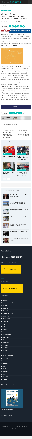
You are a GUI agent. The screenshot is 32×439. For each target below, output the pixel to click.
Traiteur (5, 379)
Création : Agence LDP (21, 426)
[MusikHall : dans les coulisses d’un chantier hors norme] (6, 225)
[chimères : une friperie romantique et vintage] (6, 240)
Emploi (5, 329)
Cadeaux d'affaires (8, 313)
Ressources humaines (9, 361)
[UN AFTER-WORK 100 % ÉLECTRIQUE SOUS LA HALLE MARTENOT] (23, 166)
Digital (4, 324)
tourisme (5, 376)
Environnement (7, 334)
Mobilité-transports (6, 10)
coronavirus (6, 321)
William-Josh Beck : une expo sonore (19, 231)
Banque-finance (7, 310)
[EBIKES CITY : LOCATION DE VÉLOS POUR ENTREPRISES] (23, 150)
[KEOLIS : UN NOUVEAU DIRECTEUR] (9, 166)
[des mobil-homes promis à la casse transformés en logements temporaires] (6, 211)
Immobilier (6, 342)
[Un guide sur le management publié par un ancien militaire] (6, 196)
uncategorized (7, 382)
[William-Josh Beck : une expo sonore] (6, 233)
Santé (4, 366)
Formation (5, 340)
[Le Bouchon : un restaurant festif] (6, 218)
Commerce (6, 316)
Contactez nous (6, 426)
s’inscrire (11, 101)
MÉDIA (4, 353)
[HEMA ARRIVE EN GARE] (9, 150)
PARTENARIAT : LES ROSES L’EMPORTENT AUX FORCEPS (23, 134)
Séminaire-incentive (8, 369)
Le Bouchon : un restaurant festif (18, 216)
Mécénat (5, 350)
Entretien (5, 332)
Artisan (5, 305)
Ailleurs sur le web (8, 303)
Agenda (5, 300)
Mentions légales (15, 429)
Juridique (5, 345)
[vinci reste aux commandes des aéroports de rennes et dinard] (6, 203)
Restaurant (6, 363)
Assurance (5, 308)
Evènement (6, 337)
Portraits (5, 358)
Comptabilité (6, 318)
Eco (4, 326)
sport (4, 374)
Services (5, 371)
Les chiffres (6, 347)
